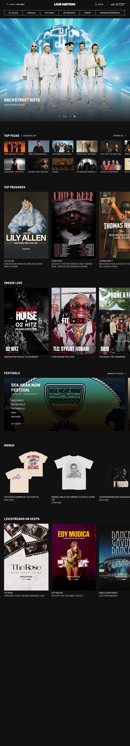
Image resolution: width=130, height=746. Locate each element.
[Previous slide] (59, 116)
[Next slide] (71, 116)
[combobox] (68, 135)
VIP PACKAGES (69, 13)
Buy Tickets (16, 424)
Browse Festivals (115, 373)
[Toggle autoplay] (75, 116)
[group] (14, 147)
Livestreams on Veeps (21, 519)
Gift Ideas (49, 13)
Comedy (87, 13)
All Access (13, 13)
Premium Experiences (110, 13)
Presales (31, 13)
